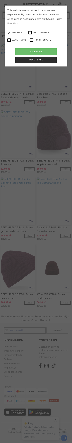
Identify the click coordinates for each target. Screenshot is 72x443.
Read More (12, 23)
